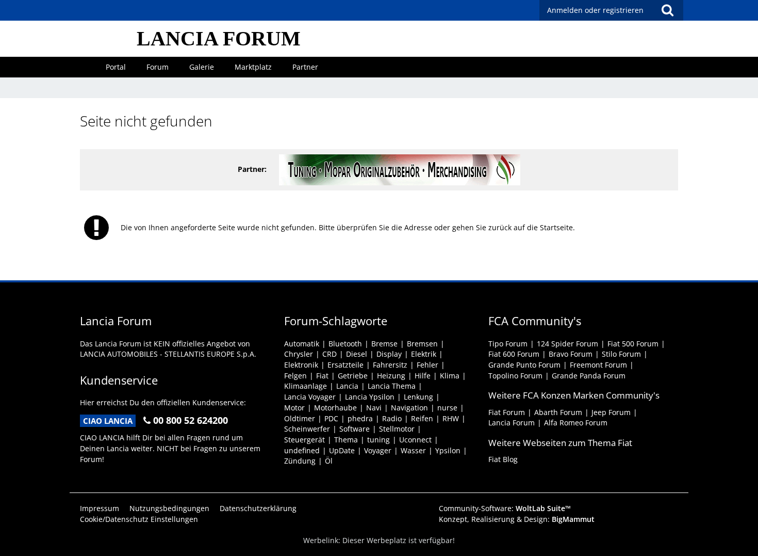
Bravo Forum (570, 354)
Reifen (422, 418)
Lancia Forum (511, 422)
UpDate (342, 450)
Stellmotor (397, 429)
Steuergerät (304, 439)
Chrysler (298, 354)
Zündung (300, 461)
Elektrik (423, 354)
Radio (392, 418)
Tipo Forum (508, 343)
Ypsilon (447, 450)
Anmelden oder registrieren (595, 10)
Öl (329, 461)
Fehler (427, 365)
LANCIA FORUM (219, 38)
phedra (360, 418)
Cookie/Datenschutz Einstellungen (139, 519)
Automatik (301, 343)
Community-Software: (505, 508)
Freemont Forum (598, 365)
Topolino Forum (515, 375)
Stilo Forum (621, 354)
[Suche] (667, 10)
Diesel (356, 354)
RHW (450, 418)
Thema (346, 439)
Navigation (409, 407)
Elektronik (301, 365)
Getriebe (353, 375)
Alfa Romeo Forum (575, 422)
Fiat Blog (503, 459)
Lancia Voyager (310, 397)
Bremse (384, 343)
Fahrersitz (390, 365)
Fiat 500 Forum (632, 343)
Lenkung (418, 397)
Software (354, 429)
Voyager (377, 450)
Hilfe (423, 375)
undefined (302, 450)
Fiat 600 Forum (513, 354)
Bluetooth (345, 343)
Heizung (391, 375)
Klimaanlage (305, 386)
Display (389, 354)
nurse (447, 407)
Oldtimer (299, 418)
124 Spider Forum (567, 343)
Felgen (295, 375)
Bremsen (422, 343)
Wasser (413, 450)
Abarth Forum (558, 412)
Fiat (322, 375)
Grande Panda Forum (588, 375)
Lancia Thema (392, 386)
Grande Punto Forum (524, 365)
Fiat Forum (506, 412)
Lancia (347, 386)
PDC (331, 418)
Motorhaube (335, 407)
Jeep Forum (611, 412)
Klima (449, 375)
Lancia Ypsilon (369, 397)
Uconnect (415, 439)
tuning (378, 439)
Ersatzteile (345, 365)
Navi (374, 407)
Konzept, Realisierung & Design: (517, 519)
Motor (294, 407)
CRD (329, 354)
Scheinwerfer (307, 429)
